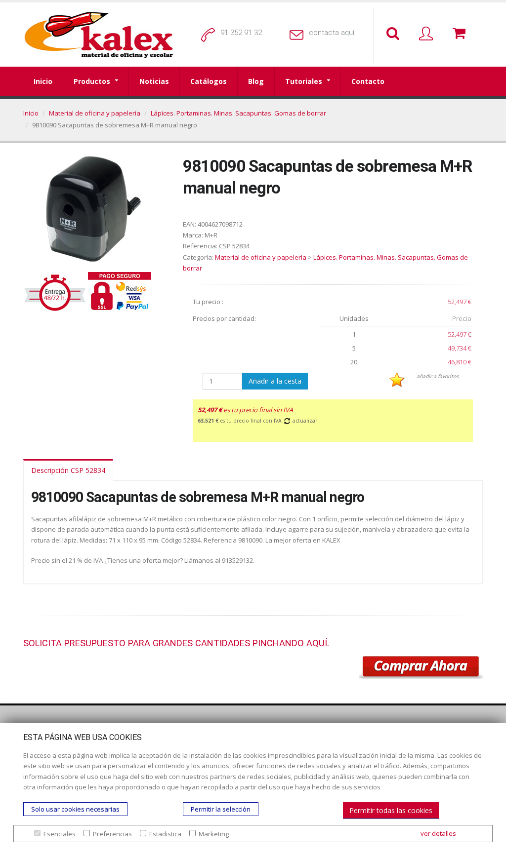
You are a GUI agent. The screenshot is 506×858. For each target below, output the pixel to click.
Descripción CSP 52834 (68, 470)
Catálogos (208, 81)
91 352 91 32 (241, 32)
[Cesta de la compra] (461, 34)
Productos (92, 81)
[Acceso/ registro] (428, 34)
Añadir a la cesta (275, 381)
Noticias (154, 81)
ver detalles (438, 833)
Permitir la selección (221, 809)
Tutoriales (303, 81)
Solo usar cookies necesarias (75, 809)
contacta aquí (331, 32)
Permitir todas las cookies (390, 810)
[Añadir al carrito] (421, 667)
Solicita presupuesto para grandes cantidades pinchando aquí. (176, 643)
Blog (256, 81)
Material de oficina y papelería (94, 113)
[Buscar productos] (395, 34)
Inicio (43, 81)
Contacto (367, 81)
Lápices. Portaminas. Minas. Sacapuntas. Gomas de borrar (238, 113)
